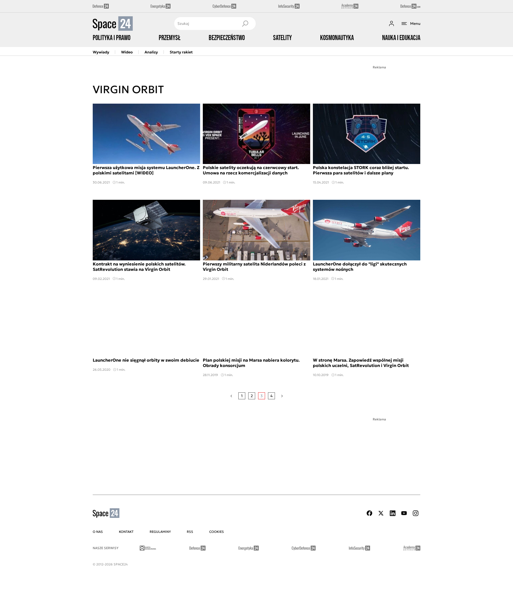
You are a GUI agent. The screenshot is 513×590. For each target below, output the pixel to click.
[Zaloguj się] (391, 23)
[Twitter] (381, 513)
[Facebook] (369, 513)
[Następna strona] (282, 395)
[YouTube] (404, 513)
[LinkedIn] (392, 513)
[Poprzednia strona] (231, 395)
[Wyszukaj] (245, 23)
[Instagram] (415, 513)
